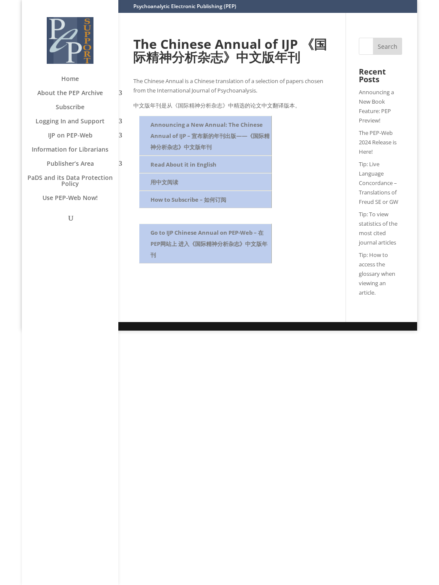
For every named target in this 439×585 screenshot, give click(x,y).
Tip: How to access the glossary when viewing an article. (377, 273)
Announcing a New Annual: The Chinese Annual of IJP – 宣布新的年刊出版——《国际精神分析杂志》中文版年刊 (210, 136)
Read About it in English (183, 164)
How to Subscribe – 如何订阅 (188, 199)
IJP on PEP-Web (70, 135)
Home (70, 79)
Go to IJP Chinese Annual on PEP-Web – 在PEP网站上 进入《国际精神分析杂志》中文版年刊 (209, 244)
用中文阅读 (164, 182)
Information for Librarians (70, 149)
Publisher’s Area (70, 164)
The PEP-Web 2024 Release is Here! (378, 142)
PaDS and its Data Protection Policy (70, 181)
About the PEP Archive (70, 93)
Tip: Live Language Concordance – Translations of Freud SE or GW (378, 183)
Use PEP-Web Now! (70, 198)
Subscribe (70, 107)
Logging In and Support (70, 121)
